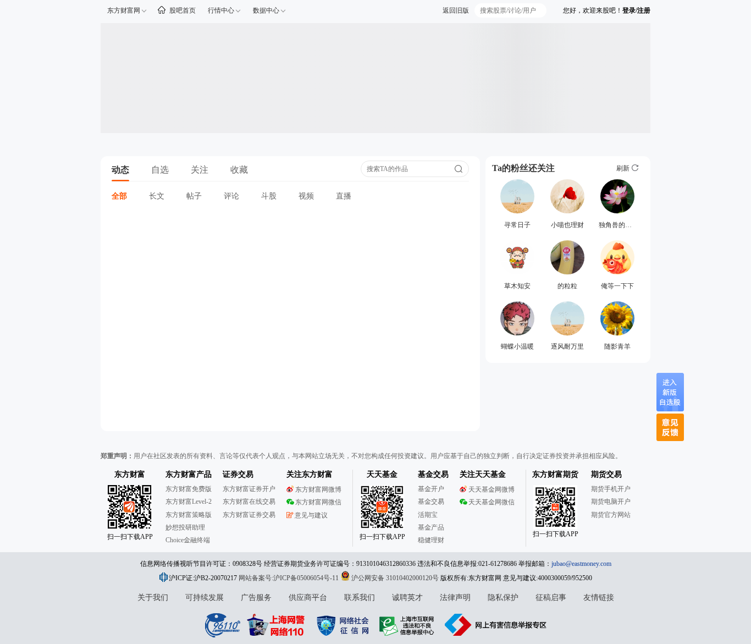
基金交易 (431, 501)
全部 (119, 196)
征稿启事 (550, 597)
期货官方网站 (611, 515)
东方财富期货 (555, 474)
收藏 (239, 169)
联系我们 (359, 597)
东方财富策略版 (188, 515)
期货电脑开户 (611, 501)
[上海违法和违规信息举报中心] (408, 625)
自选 (160, 169)
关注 (199, 169)
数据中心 (266, 10)
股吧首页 (182, 10)
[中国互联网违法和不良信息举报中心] (496, 625)
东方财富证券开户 (249, 489)
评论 (231, 196)
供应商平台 (308, 597)
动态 (120, 169)
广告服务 (256, 597)
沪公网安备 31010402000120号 (395, 578)
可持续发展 (204, 597)
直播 (343, 196)
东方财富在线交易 (249, 501)
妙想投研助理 (185, 527)
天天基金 (382, 474)
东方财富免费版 (188, 489)
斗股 (269, 196)
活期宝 (428, 515)
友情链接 (598, 597)
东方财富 (129, 474)
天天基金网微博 (491, 489)
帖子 (194, 196)
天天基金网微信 (491, 502)
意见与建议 (311, 515)
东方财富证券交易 (249, 515)
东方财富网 (123, 10)
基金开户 (431, 489)
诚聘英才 (407, 597)
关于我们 (152, 597)
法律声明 (455, 597)
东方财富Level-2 (188, 501)
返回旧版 (456, 10)
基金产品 (431, 527)
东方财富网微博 (318, 489)
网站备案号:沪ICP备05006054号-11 (289, 578)
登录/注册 (636, 10)
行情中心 (221, 10)
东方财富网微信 (318, 502)
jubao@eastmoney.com (581, 564)
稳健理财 (431, 540)
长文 (156, 196)
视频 (306, 196)
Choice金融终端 (187, 540)
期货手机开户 (611, 489)
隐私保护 (503, 597)
